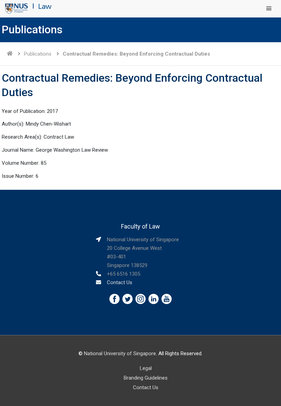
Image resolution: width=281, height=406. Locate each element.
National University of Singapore (120, 353)
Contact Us (119, 282)
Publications (37, 54)
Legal (146, 368)
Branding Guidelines (146, 378)
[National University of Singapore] (16, 8)
